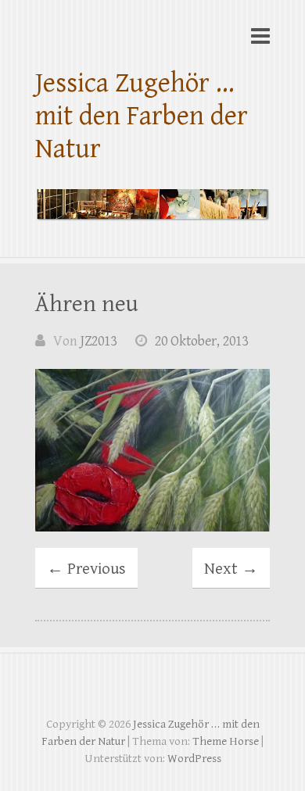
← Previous (86, 569)
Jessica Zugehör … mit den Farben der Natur (141, 116)
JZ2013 (99, 341)
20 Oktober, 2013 (201, 341)
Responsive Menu (260, 35)
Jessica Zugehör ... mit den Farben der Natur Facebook (152, 688)
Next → (231, 569)
